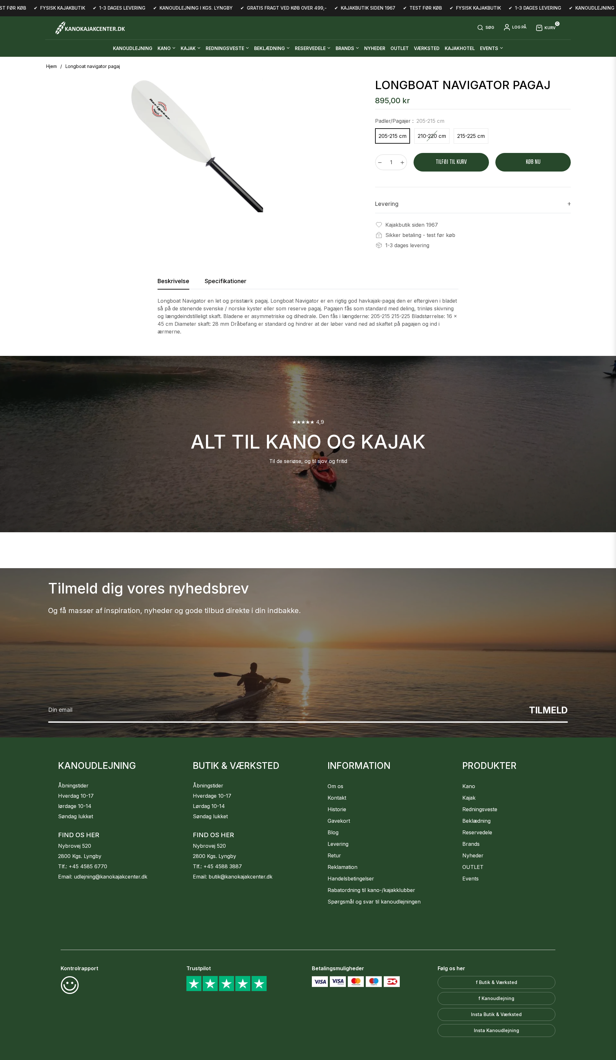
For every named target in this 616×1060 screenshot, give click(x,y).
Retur (334, 855)
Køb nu (533, 162)
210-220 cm (432, 136)
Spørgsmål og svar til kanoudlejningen (374, 901)
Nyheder (472, 855)
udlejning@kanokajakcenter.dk (110, 876)
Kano (468, 786)
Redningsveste (479, 809)
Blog (333, 832)
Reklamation (342, 867)
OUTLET (472, 867)
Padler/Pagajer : (409, 121)
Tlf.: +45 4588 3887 (217, 866)
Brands (471, 844)
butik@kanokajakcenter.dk (240, 876)
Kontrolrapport (79, 968)
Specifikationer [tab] (225, 281)
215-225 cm (471, 136)
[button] (485, 28)
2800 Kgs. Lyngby (79, 856)
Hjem (51, 66)
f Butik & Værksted (496, 982)
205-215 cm (392, 136)
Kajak (468, 798)
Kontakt (337, 798)
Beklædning (476, 821)
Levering (338, 844)
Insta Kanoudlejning (496, 1030)
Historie (337, 809)
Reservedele (477, 832)
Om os (335, 786)
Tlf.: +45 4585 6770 (82, 866)
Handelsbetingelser (351, 878)
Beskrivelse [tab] (173, 281)
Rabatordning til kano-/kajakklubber (371, 890)
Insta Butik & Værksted (496, 1014)
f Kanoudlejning (496, 998)
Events (470, 878)
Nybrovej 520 (74, 846)
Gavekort (339, 821)
